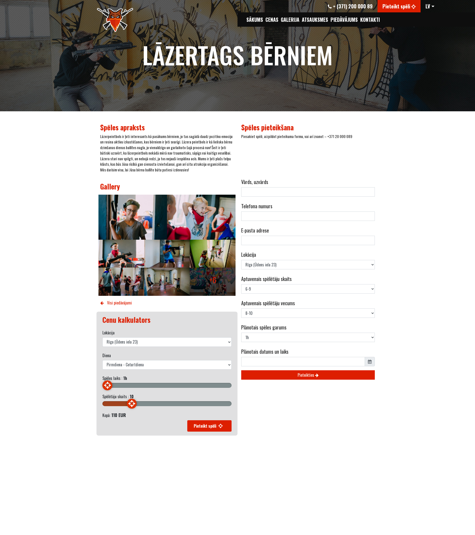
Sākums (254, 19)
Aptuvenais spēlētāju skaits (266, 278)
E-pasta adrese (255, 230)
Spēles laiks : (114, 378)
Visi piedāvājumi (119, 303)
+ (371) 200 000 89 (352, 6)
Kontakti (370, 19)
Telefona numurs (256, 206)
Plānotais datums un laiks (264, 351)
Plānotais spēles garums (263, 327)
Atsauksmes (315, 19)
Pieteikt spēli (396, 6)
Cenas (271, 19)
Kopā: (114, 415)
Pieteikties (306, 375)
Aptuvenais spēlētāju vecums (268, 303)
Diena (106, 355)
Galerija (290, 19)
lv (428, 6)
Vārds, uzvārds (254, 182)
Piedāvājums (344, 19)
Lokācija (108, 333)
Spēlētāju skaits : (118, 396)
